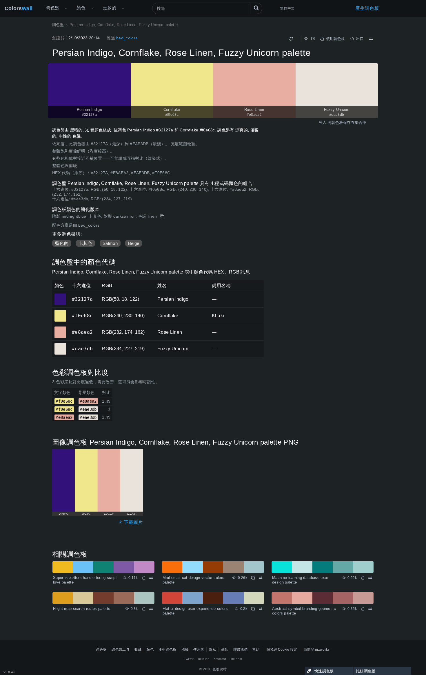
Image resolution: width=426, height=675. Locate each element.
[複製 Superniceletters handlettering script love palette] (143, 577)
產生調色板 (367, 8)
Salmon (110, 243)
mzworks (322, 650)
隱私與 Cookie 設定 (282, 650)
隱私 (212, 650)
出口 (359, 38)
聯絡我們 (240, 650)
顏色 (81, 7)
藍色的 (61, 243)
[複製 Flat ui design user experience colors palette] (253, 608)
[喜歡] (290, 39)
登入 (323, 122)
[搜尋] (256, 8)
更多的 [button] (109, 7)
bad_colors (126, 38)
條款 (224, 650)
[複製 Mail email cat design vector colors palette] (253, 577)
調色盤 (52, 7)
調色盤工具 (121, 650)
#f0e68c (60, 311)
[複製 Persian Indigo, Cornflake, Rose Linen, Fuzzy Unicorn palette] (162, 216)
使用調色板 (334, 38)
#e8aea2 (60, 328)
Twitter (189, 659)
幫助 (256, 650)
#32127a (60, 295)
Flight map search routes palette (81, 608)
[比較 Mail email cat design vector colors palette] (260, 577)
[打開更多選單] (65, 8)
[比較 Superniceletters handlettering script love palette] (151, 577)
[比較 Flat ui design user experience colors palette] (260, 608)
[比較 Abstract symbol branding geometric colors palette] (370, 608)
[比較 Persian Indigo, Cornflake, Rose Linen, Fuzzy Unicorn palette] (371, 39)
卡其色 (85, 243)
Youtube (203, 659)
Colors (18, 8)
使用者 (198, 650)
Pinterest (219, 659)
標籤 (185, 650)
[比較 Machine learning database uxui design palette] (370, 577)
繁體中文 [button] (287, 8)
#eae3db (60, 344)
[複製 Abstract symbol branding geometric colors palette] (362, 608)
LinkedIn (236, 659)
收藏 (138, 650)
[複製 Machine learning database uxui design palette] (362, 577)
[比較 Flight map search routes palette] (151, 608)
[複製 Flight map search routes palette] (143, 608)
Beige (133, 243)
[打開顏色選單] (92, 8)
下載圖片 (133, 522)
